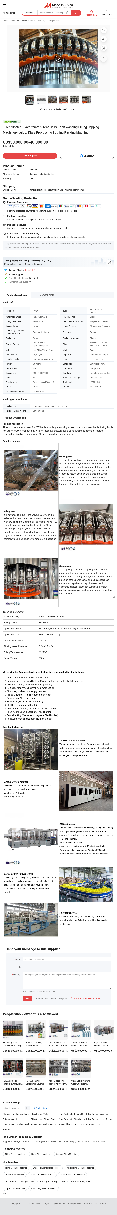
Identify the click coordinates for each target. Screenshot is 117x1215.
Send (27, 998)
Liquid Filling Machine (40, 1154)
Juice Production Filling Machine (19, 1181)
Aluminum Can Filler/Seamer (43, 1124)
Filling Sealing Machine (15, 1154)
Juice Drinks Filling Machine (72, 1174)
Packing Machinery (37, 21)
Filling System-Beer (11, 1119)
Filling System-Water (40, 1114)
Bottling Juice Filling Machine (52, 1181)
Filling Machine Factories (16, 1167)
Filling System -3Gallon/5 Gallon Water (17, 1124)
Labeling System (93, 1124)
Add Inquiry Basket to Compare (58, 109)
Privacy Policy (100, 1204)
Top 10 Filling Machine (15, 1188)
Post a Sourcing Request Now (85, 998)
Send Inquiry (30, 155)
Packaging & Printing (19, 21)
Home (5, 21)
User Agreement (74, 1204)
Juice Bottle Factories (14, 1174)
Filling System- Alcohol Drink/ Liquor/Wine (49, 1119)
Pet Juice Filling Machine (82, 1181)
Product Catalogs (43, 1108)
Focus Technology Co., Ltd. (39, 1204)
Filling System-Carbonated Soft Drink (74, 1114)
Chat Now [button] (89, 155)
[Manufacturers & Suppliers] (58, 5)
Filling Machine (54, 21)
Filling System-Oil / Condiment (71, 1119)
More (5, 1193)
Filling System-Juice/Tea (97, 1114)
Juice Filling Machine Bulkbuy (44, 1188)
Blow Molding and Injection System (73, 1124)
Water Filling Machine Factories (46, 1167)
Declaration (88, 1204)
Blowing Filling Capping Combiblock (17, 1114)
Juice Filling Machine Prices (42, 1174)
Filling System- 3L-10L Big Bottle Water (100, 1119)
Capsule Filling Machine (66, 1154)
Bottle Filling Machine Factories (80, 1167)
